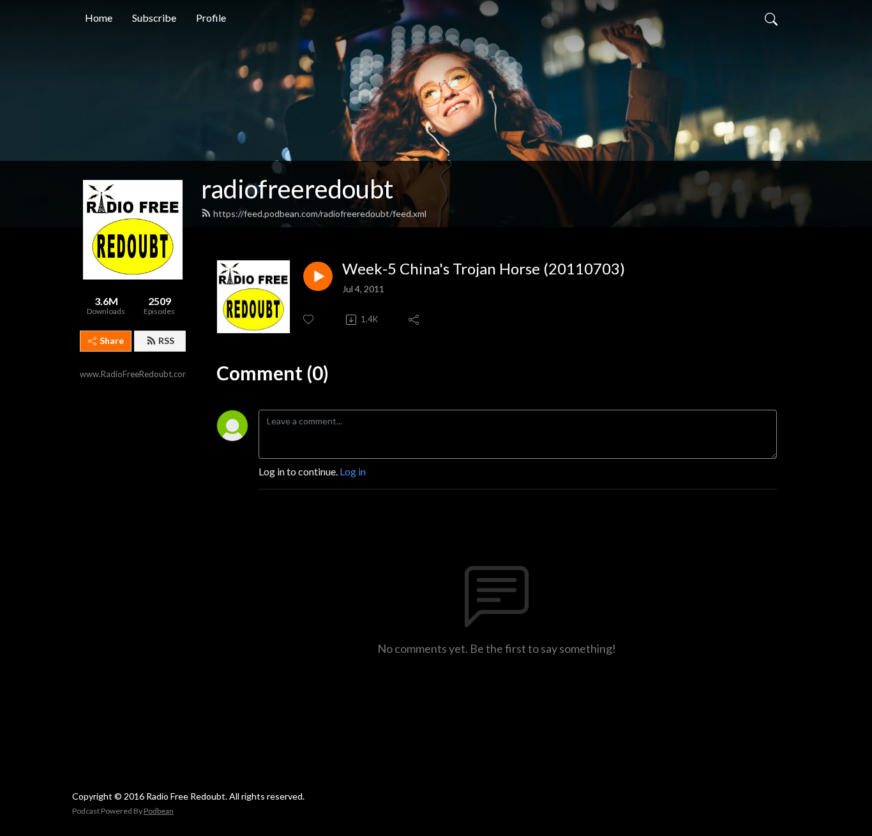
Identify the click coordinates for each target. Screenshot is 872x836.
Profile (211, 17)
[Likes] (309, 319)
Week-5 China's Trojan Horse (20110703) (483, 269)
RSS (166, 340)
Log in (353, 471)
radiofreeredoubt (297, 189)
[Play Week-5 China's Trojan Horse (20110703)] (318, 276)
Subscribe (154, 17)
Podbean (159, 811)
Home (98, 17)
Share (112, 340)
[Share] (414, 319)
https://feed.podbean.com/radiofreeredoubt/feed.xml (319, 213)
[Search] (771, 18)
